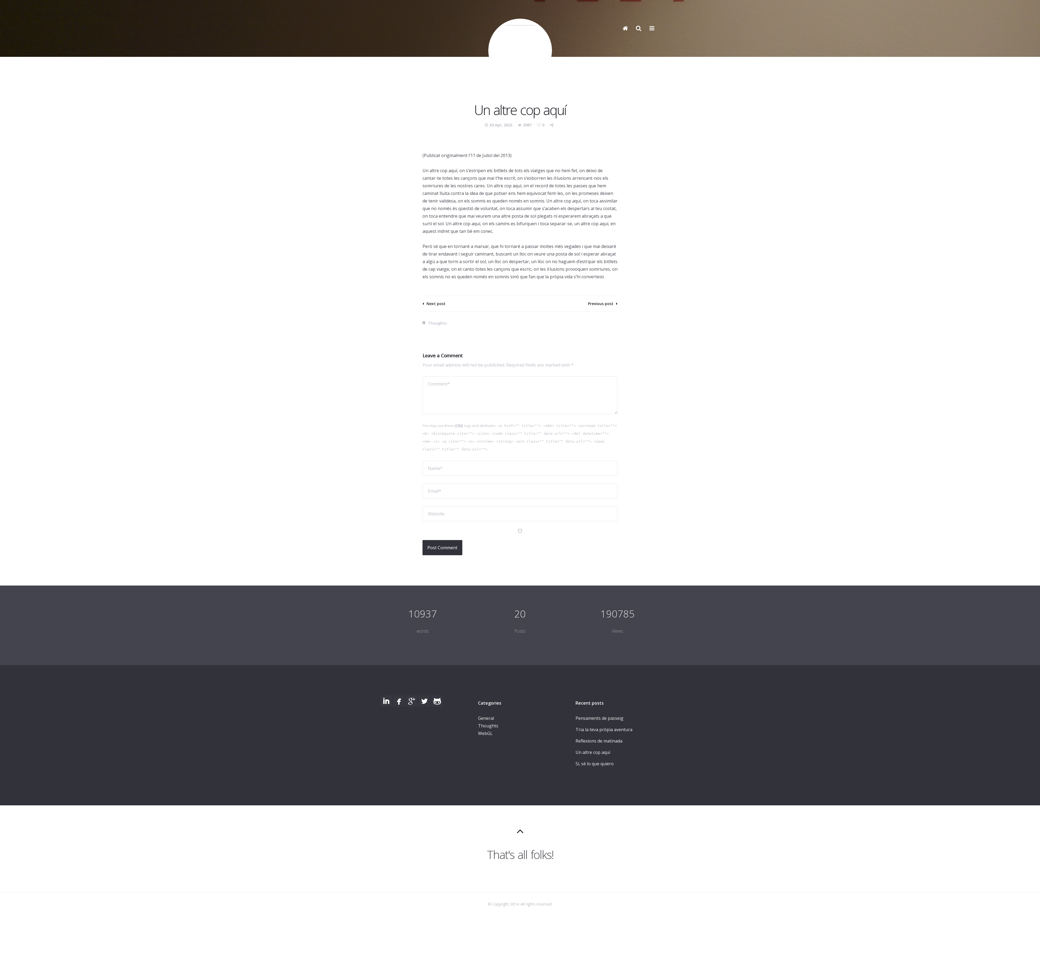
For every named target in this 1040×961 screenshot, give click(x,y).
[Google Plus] (411, 701)
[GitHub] (437, 701)
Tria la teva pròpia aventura (604, 730)
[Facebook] (399, 701)
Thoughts (437, 323)
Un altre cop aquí (593, 752)
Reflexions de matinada (599, 741)
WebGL (485, 733)
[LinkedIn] (386, 701)
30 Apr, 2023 (501, 125)
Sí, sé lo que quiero (595, 764)
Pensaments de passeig (599, 718)
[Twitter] (424, 701)
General (486, 718)
